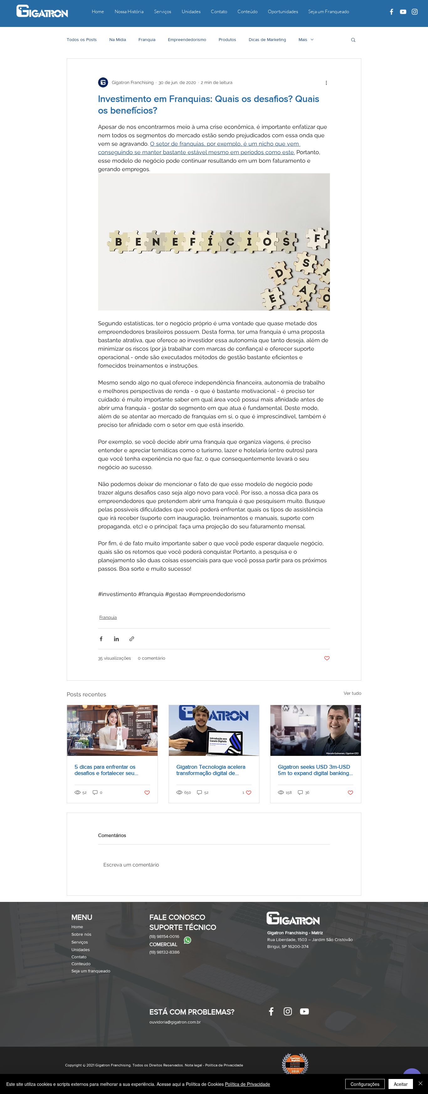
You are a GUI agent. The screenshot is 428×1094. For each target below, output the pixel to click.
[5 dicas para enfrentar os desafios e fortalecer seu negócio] (112, 730)
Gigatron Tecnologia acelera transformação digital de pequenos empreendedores (210, 770)
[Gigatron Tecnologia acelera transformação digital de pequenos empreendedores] (214, 730)
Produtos (227, 39)
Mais (303, 39)
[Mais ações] (326, 82)
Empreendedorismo (187, 39)
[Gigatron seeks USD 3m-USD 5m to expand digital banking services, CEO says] (315, 730)
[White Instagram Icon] (415, 12)
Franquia (146, 39)
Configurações (365, 1084)
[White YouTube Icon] (403, 12)
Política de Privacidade (247, 1084)
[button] (353, 39)
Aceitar (401, 1084)
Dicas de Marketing (267, 39)
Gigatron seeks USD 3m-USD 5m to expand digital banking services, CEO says (314, 770)
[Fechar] (420, 1084)
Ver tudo (352, 693)
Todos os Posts (82, 39)
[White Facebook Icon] (391, 12)
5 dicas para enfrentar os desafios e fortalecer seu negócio (105, 770)
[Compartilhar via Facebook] (101, 639)
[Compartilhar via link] (132, 639)
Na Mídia (117, 39)
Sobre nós (81, 934)
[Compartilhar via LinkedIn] (116, 639)
